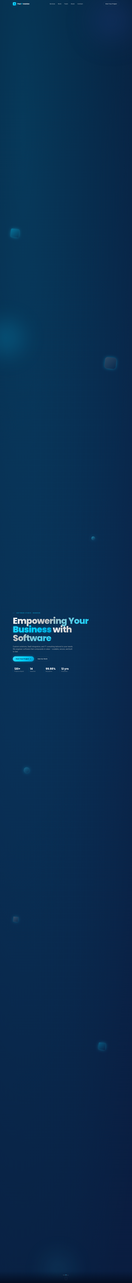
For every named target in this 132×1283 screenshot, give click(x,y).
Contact (80, 4)
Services (52, 4)
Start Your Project (111, 4)
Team (66, 4)
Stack (73, 4)
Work (59, 4)
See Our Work (42, 659)
